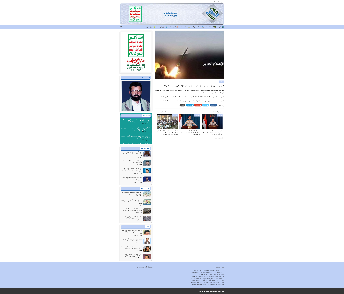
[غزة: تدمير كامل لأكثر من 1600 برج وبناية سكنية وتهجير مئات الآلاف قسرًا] (147, 218)
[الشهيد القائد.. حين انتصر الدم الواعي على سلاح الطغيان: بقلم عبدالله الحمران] (147, 241)
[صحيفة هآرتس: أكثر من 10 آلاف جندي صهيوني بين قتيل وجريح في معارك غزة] (147, 211)
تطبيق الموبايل (149, 26)
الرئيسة (219, 26)
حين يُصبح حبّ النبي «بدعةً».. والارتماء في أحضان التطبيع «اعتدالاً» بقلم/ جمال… (132, 232)
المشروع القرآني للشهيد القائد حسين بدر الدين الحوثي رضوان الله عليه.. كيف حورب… (131, 201)
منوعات (194, 26)
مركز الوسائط (161, 26)
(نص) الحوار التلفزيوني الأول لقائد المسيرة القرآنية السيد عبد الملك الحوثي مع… (131, 153)
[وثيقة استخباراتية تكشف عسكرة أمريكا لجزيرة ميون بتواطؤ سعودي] (147, 194)
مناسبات (199, 26)
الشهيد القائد (173, 26)
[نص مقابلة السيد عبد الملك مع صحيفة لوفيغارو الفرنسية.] (147, 163)
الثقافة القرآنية (210, 26)
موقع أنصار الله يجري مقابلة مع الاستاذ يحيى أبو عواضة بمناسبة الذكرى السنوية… (132, 179)
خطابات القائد (184, 26)
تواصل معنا (217, 1)
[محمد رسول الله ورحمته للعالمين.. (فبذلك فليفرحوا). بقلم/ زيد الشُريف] (147, 256)
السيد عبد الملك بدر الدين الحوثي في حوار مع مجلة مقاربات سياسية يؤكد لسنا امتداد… (131, 170)
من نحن (223, 1)
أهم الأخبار (221, 81)
